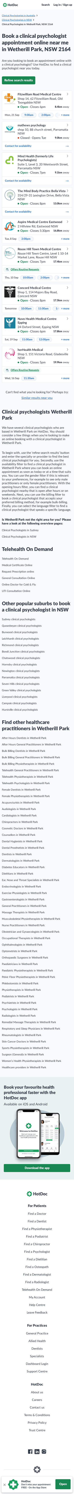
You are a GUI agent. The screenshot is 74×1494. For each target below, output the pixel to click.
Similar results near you (37, 397)
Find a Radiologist (37, 1282)
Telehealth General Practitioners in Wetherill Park (30, 770)
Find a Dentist (37, 1221)
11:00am (43, 308)
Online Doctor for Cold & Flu (19, 584)
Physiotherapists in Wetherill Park (21, 990)
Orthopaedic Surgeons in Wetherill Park (25, 957)
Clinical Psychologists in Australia (18, 15)
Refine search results (18, 80)
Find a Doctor (37, 1213)
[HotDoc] (10, 5)
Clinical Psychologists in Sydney (20, 530)
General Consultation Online (18, 578)
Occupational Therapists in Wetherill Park (26, 938)
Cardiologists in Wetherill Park (19, 815)
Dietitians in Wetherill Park (17, 873)
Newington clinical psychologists (21, 671)
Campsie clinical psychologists (19, 703)
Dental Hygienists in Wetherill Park (22, 841)
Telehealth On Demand (15, 559)
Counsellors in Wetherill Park (18, 835)
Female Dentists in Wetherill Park (21, 790)
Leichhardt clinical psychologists (20, 638)
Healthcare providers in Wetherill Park (24, 1067)
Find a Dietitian (37, 1259)
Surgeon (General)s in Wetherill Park (23, 1054)
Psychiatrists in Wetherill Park (19, 1003)
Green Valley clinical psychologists (21, 690)
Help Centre (37, 1305)
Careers (37, 1399)
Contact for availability (18, 146)
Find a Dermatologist (37, 1274)
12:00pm (44, 339)
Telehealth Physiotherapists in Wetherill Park (27, 777)
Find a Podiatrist (37, 1236)
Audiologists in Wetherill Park (19, 809)
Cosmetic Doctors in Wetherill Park (22, 828)
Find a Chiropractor (37, 1244)
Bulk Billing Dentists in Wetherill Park (23, 751)
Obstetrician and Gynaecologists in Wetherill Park (30, 932)
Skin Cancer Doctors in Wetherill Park (24, 1041)
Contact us (37, 1407)
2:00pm (45, 115)
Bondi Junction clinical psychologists (23, 651)
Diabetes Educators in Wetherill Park (23, 867)
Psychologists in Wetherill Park (19, 1009)
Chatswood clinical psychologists (21, 658)
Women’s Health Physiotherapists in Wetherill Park (31, 1061)
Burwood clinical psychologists (20, 632)
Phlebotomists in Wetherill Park (20, 983)
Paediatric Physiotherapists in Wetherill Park (27, 970)
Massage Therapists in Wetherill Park (23, 912)
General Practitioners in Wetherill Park (24, 906)
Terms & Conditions (37, 1415)
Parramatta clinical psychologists (21, 677)
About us (37, 1392)
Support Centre (37, 1371)
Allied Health (37, 1341)
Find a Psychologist (37, 1251)
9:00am (28, 115)
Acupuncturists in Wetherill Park (20, 802)
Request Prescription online (18, 571)
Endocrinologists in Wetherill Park (21, 886)
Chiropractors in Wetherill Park (20, 822)
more (65, 115)
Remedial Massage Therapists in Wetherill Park (29, 1022)
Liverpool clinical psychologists (19, 697)
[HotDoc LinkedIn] (37, 1451)
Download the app (37, 1168)
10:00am (28, 277)
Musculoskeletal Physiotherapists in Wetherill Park (31, 919)
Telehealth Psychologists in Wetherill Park (26, 783)
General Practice (37, 1333)
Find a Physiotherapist (37, 1229)
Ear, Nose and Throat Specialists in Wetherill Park (30, 880)
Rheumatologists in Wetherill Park (21, 1035)
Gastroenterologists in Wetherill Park (23, 899)
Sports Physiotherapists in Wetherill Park (25, 1048)
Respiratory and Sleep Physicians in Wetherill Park (31, 1028)
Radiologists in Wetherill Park (19, 1016)
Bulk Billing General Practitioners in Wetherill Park (31, 757)
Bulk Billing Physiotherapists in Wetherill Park (28, 764)
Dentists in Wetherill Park (17, 854)
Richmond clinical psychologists (20, 645)
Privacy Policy (37, 1422)
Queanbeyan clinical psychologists (22, 626)
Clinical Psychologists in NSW (17, 20)
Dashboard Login (37, 1363)
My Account (37, 1297)
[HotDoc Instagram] (43, 1451)
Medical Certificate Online (17, 565)
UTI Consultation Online (16, 591)
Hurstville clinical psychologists (20, 710)
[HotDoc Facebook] (30, 1451)
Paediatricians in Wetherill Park (20, 964)
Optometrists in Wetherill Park (19, 951)
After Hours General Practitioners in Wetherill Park (31, 744)
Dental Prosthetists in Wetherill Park (23, 848)
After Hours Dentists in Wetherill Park (24, 738)
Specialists (37, 1356)
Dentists (37, 1348)
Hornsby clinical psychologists (19, 664)
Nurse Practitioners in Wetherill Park (23, 925)
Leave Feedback (37, 1312)
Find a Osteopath (37, 1267)
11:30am (29, 378)
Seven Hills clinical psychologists (20, 684)
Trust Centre (37, 1430)
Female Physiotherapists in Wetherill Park (26, 796)
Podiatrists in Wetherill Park (18, 996)
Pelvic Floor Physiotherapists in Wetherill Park (28, 977)
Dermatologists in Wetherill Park (20, 861)
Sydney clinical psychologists (18, 619)
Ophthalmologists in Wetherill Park (22, 945)
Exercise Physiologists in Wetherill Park (24, 893)
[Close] (4, 1484)
